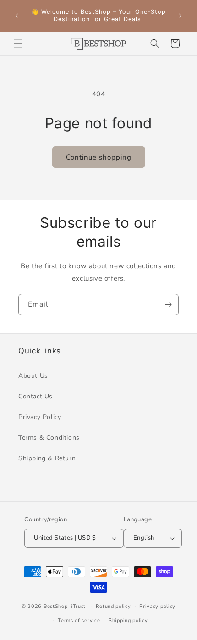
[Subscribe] (168, 304)
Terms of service (79, 620)
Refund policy (113, 606)
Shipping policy (128, 620)
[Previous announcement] (17, 16)
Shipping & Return (47, 458)
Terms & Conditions (49, 437)
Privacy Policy (39, 417)
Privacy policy (157, 606)
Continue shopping (98, 157)
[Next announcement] (180, 16)
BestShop (56, 606)
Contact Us (35, 396)
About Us (33, 375)
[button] (18, 43)
